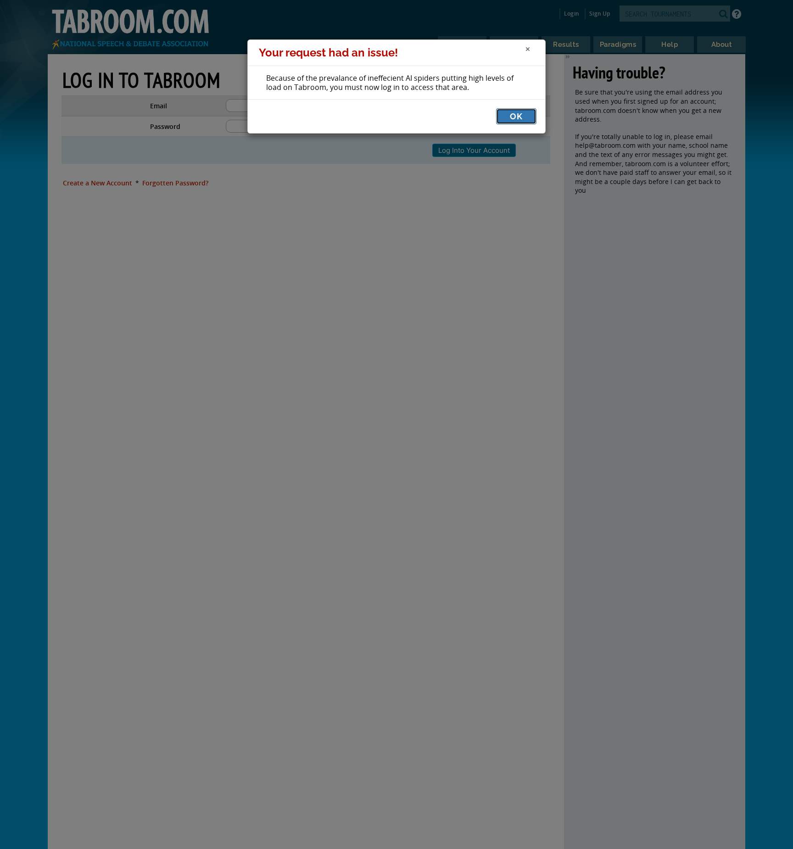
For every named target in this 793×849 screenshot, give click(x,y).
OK (516, 116)
